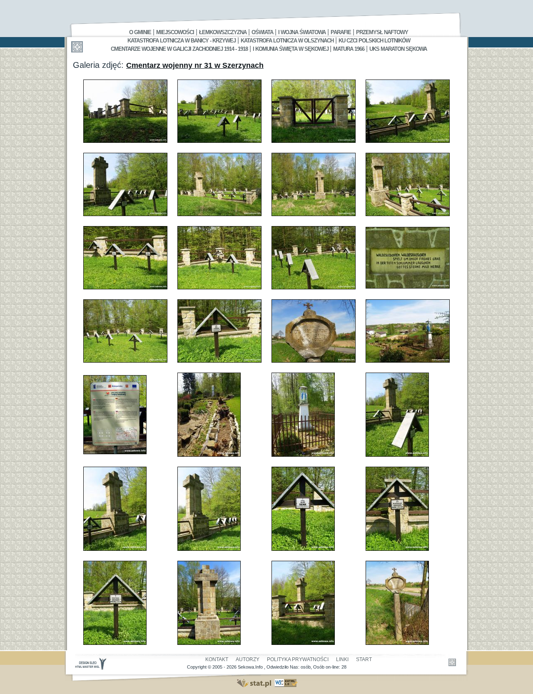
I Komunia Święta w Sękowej (291, 49)
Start (364, 659)
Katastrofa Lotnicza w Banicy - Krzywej (181, 40)
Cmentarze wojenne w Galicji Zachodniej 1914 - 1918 (179, 49)
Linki (342, 659)
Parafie (341, 32)
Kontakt (216, 659)
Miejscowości (175, 32)
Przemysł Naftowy (382, 32)
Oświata (262, 32)
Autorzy (247, 659)
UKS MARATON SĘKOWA (398, 49)
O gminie (140, 32)
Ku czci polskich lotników (374, 40)
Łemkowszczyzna (223, 32)
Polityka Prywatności (298, 659)
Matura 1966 (348, 49)
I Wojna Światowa (302, 32)
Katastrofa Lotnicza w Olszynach (287, 40)
